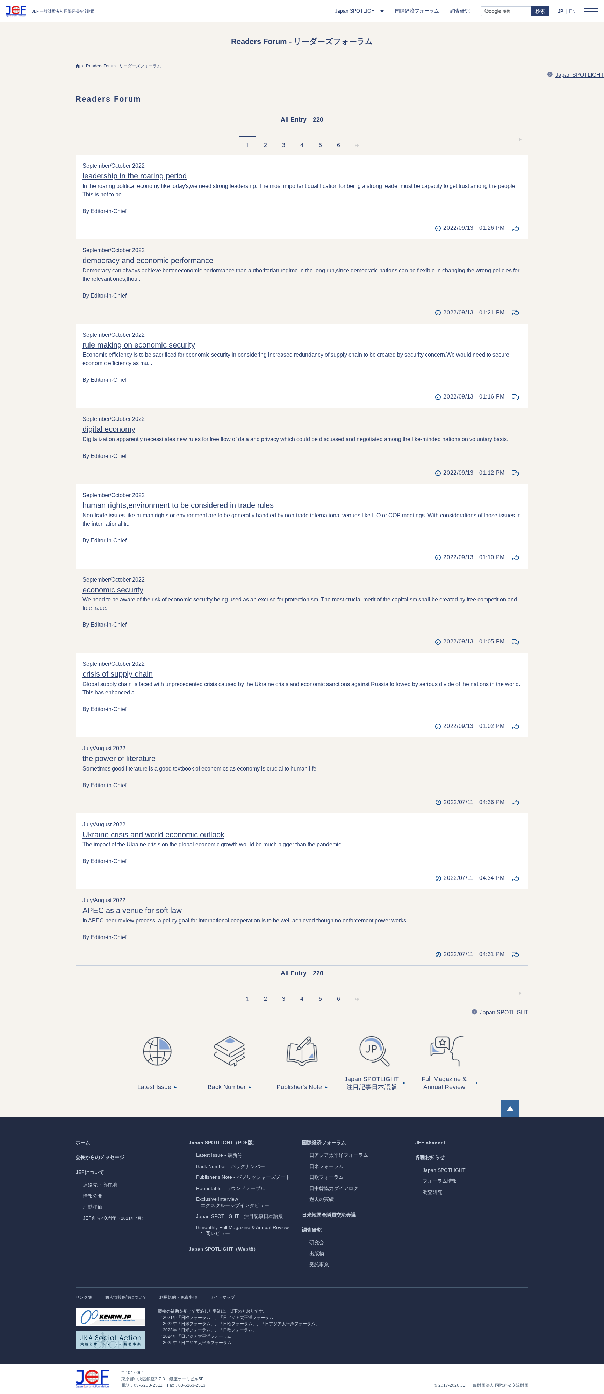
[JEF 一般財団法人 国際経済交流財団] (50, 11)
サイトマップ (222, 1297)
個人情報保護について (126, 1297)
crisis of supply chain (117, 674)
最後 (356, 145)
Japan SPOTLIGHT (579, 75)
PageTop (510, 1108)
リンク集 (84, 1297)
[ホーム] (78, 66)
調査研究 (312, 1230)
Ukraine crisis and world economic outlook (153, 834)
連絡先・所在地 (100, 1185)
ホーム (83, 1142)
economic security (112, 589)
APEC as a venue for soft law (132, 910)
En (572, 11)
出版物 (316, 1253)
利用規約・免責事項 (178, 1297)
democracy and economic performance (147, 260)
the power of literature (119, 758)
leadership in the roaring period (134, 175)
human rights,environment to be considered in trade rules (178, 505)
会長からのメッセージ (100, 1157)
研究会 (316, 1242)
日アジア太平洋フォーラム (338, 1155)
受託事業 (319, 1264)
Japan (444, 1170)
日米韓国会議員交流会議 (329, 1215)
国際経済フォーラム (324, 1142)
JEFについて (90, 1172)
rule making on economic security (138, 345)
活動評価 (92, 1207)
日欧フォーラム (326, 1177)
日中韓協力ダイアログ (333, 1188)
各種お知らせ (430, 1157)
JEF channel (430, 1142)
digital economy (108, 429)
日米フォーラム (326, 1166)
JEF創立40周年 (114, 1218)
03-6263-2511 (148, 1385)
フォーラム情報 (440, 1181)
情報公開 (92, 1196)
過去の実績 (321, 1199)
